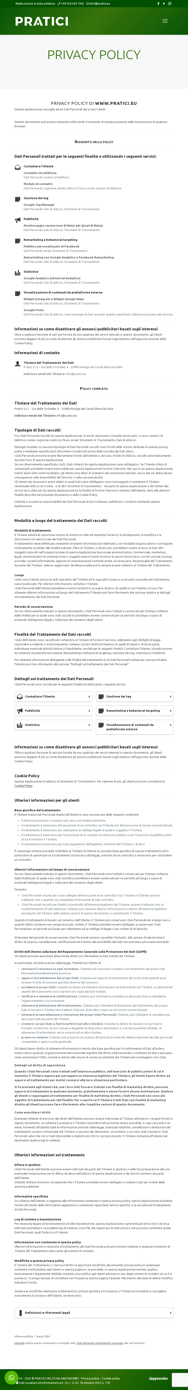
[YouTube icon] (164, 3)
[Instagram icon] (169, 3)
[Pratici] (42, 21)
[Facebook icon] (158, 3)
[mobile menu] (165, 21)
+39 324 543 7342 (72, 3)
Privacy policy (90, 1378)
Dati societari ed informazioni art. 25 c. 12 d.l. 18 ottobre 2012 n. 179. (65, 1382)
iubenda (19, 1343)
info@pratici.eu (100, 3)
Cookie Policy (23, 785)
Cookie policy (111, 1378)
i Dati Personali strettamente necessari (99, 1343)
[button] (11, 1378)
